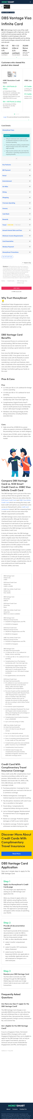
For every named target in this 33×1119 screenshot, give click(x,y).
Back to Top (27, 263)
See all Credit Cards (7, 256)
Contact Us (23, 1109)
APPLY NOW (16, 288)
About (8, 1109)
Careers (15, 1109)
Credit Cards (10, 281)
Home (3, 281)
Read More (16, 853)
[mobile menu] (30, 2)
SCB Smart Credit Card (8, 500)
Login (5, 117)
